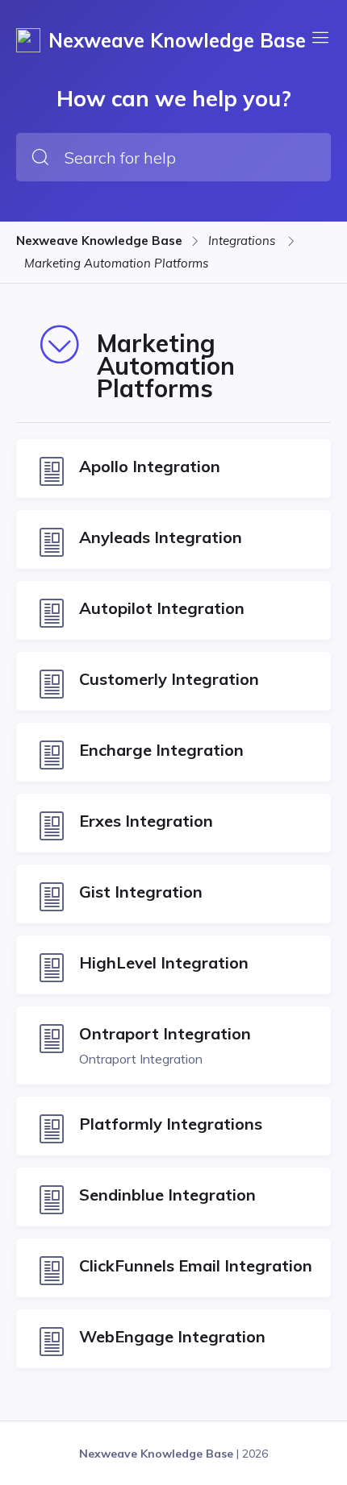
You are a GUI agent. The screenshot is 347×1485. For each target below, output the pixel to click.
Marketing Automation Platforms (116, 263)
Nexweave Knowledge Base (99, 240)
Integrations (243, 240)
